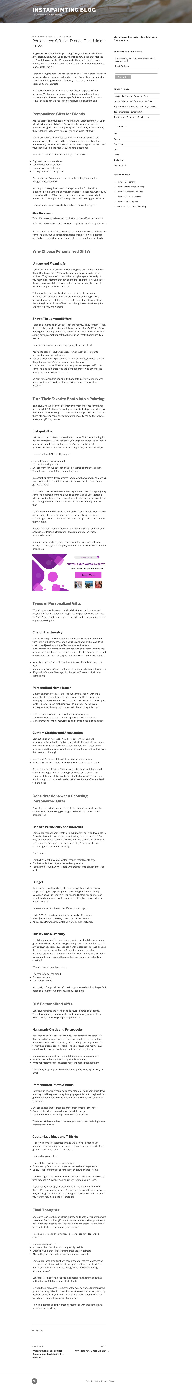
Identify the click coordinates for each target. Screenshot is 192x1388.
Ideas (116, 155)
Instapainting (94, 437)
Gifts (39, 1330)
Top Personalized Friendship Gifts (128, 112)
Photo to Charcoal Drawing (129, 196)
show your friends (96, 1220)
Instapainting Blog (64, 10)
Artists (117, 139)
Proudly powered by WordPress (100, 1381)
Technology (119, 160)
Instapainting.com (127, 37)
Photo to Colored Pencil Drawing (131, 206)
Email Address (122, 66)
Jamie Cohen (64, 37)
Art (115, 133)
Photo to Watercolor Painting (130, 191)
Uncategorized (120, 165)
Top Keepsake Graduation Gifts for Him (131, 117)
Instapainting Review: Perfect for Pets (131, 96)
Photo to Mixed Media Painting (130, 186)
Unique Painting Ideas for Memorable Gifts (133, 101)
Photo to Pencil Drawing (127, 201)
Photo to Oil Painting (126, 182)
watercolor (78, 467)
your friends (75, 1017)
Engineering (119, 144)
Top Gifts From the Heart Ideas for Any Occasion (135, 106)
